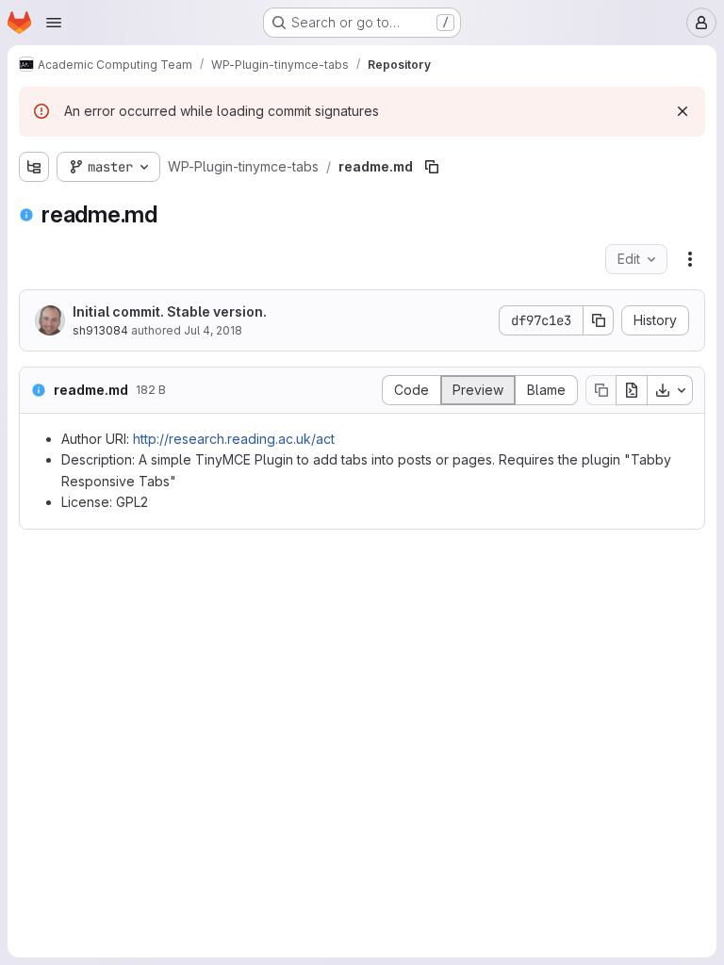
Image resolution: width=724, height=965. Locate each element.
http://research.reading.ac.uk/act (234, 439)
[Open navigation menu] (54, 23)
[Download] (670, 390)
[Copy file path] (432, 167)
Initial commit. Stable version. (170, 311)
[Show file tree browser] (34, 167)
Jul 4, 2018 (213, 330)
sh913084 (100, 330)
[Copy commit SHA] (599, 320)
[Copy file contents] (600, 390)
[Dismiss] (682, 111)
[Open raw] (632, 390)
